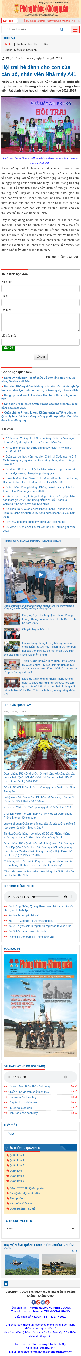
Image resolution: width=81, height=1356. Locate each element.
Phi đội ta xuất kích (20, 1107)
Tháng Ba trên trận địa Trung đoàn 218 (31, 936)
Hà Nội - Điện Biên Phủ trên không (29, 1086)
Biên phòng (17, 1198)
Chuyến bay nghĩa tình (35, 629)
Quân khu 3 (17, 1165)
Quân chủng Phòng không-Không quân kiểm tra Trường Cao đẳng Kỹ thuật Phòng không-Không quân (39, 607)
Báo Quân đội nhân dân (25, 1193)
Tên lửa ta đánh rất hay (22, 1097)
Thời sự (9, 38)
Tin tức (9, 44)
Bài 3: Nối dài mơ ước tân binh (27, 931)
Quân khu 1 (17, 1155)
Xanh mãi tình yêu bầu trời (24, 915)
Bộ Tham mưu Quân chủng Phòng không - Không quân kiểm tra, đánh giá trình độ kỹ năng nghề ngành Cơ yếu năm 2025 (39, 512)
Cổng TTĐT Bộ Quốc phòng (27, 1188)
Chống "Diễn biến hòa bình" (21, 49)
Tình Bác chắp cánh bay (23, 1113)
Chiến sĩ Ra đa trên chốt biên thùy (28, 1091)
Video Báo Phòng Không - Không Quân (32, 541)
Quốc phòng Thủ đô (23, 1208)
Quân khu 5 (17, 1175)
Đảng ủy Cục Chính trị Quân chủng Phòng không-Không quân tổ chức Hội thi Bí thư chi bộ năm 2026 (49, 619)
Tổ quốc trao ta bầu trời (22, 1102)
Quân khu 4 (17, 1170)
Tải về (74, 1086)
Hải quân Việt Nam (21, 1203)
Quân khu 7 (17, 1180)
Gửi (42, 356)
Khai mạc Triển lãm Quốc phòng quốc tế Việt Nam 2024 (37, 807)
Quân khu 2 (17, 1160)
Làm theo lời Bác (38, 44)
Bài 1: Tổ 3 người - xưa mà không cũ (30, 920)
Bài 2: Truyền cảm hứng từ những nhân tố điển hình (39, 926)
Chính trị (21, 44)
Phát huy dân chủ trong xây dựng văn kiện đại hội (36, 521)
